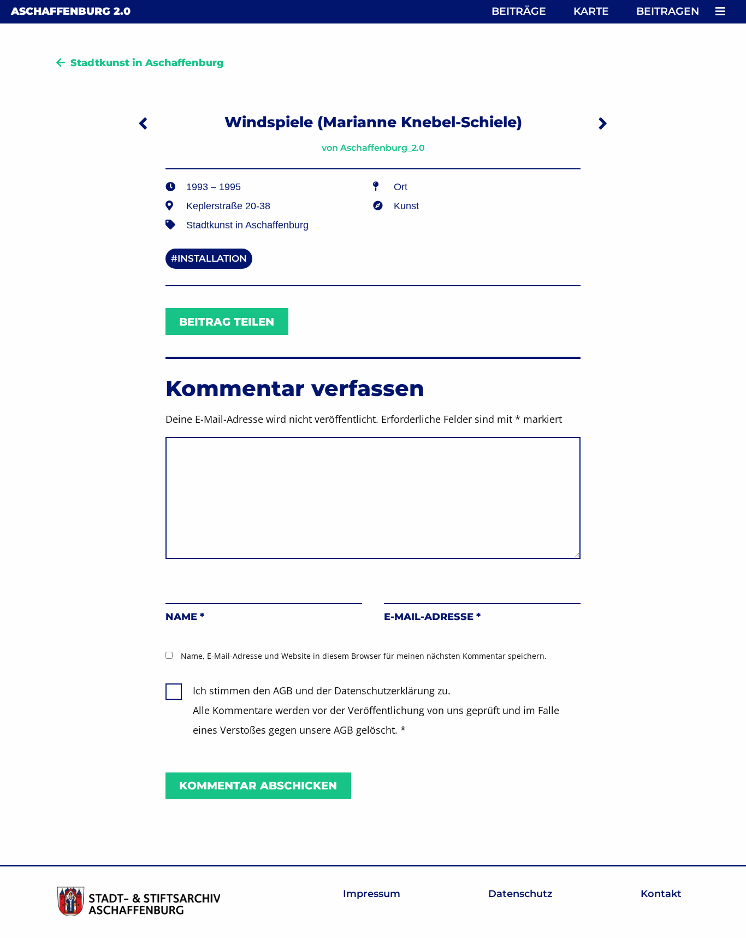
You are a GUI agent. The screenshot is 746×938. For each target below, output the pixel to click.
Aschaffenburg (71, 11)
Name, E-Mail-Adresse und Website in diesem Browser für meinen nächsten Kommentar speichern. (364, 656)
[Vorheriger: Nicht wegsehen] (143, 123)
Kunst (406, 205)
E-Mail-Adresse (432, 617)
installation (212, 258)
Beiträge (519, 11)
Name (184, 617)
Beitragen (667, 11)
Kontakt (661, 894)
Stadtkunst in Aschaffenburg (147, 63)
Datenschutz (520, 894)
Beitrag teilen (226, 321)
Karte (591, 11)
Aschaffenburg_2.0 (382, 148)
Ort (400, 186)
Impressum (371, 894)
